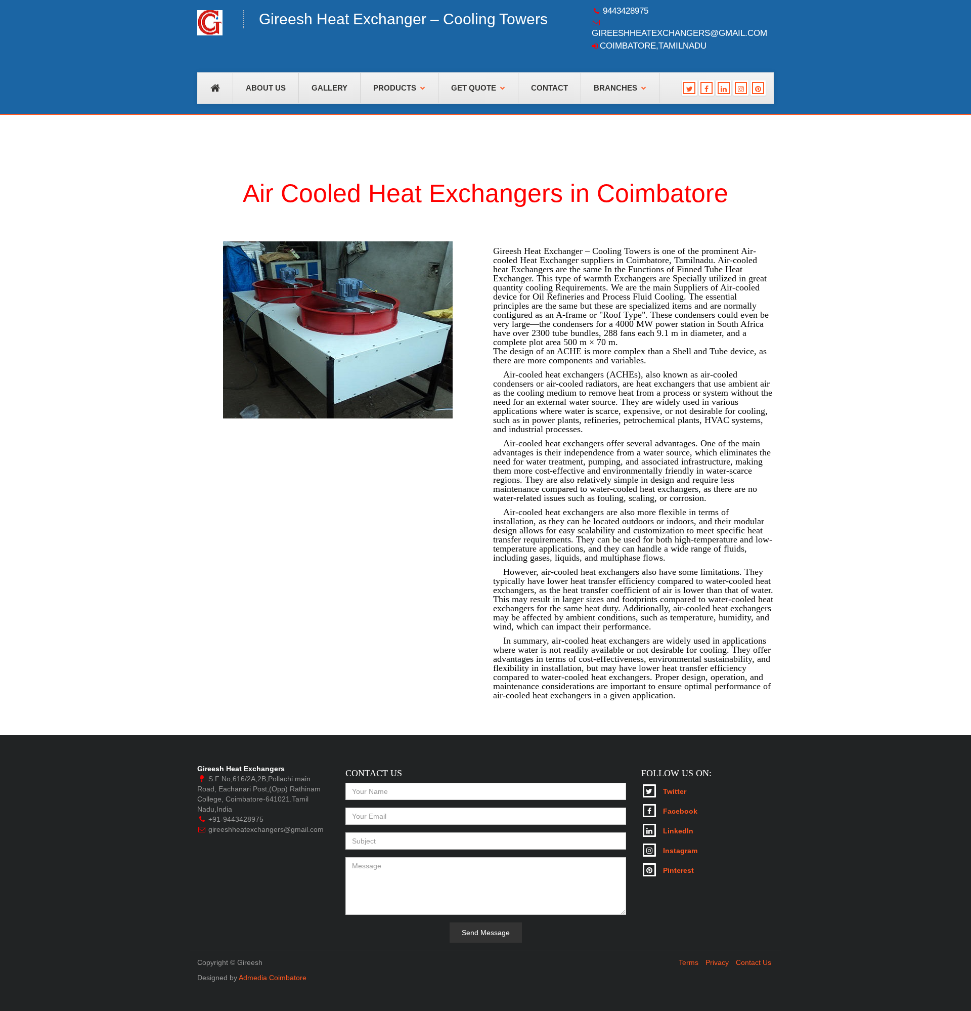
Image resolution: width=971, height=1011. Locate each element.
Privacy (717, 962)
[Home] (212, 25)
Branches (615, 88)
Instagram (679, 851)
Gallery (329, 88)
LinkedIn (677, 831)
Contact (549, 88)
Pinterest (677, 870)
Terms (688, 962)
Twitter (673, 791)
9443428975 (625, 11)
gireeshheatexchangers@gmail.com (679, 33)
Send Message (486, 933)
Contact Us (753, 962)
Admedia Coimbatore (272, 978)
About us (266, 88)
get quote (473, 88)
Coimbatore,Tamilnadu (653, 46)
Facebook (679, 811)
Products (394, 88)
